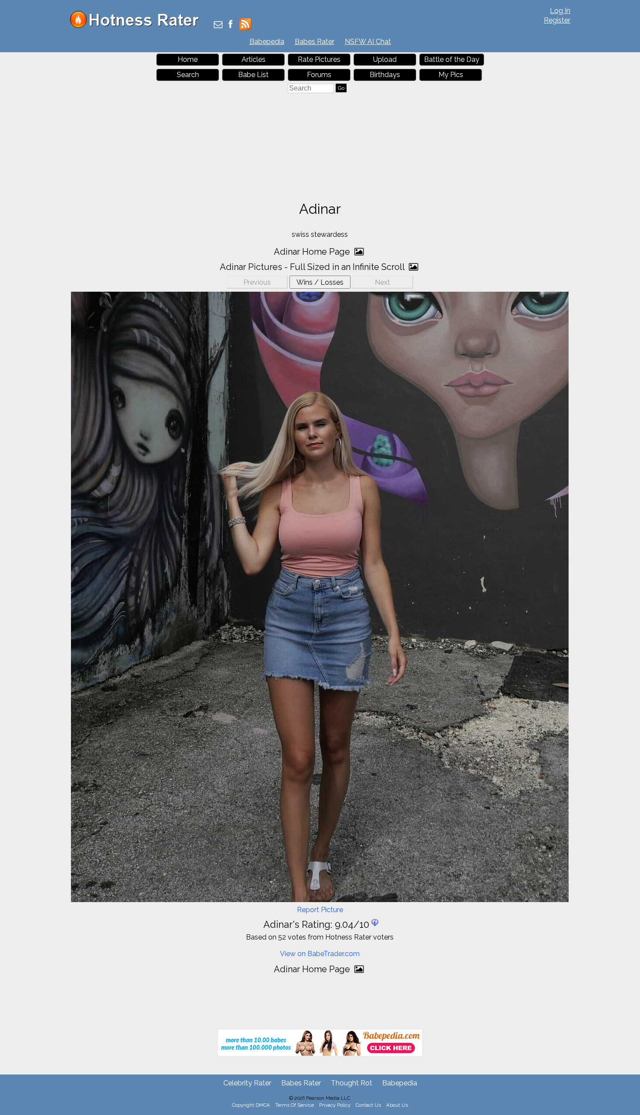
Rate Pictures (319, 59)
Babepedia (266, 41)
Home (188, 59)
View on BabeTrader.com (320, 954)
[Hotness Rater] (137, 26)
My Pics (450, 75)
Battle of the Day (451, 59)
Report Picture (320, 910)
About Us (397, 1105)
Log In (560, 11)
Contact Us (368, 1105)
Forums (319, 75)
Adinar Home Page (313, 251)
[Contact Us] (218, 25)
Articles (254, 59)
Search (188, 75)
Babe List (253, 75)
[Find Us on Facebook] (230, 25)
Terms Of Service (294, 1105)
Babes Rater (314, 41)
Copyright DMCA (251, 1105)
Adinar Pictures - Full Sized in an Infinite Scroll (313, 267)
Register (557, 20)
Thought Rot (351, 1083)
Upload (385, 59)
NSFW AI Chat (368, 41)
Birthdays (385, 75)
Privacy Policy (334, 1105)
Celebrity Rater (247, 1083)
